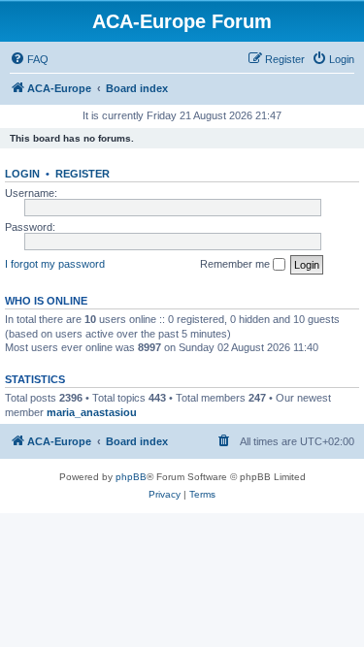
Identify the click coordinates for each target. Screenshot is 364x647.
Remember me (236, 264)
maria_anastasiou (92, 412)
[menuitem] (29, 59)
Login (22, 173)
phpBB (131, 476)
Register (82, 173)
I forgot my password (55, 264)
